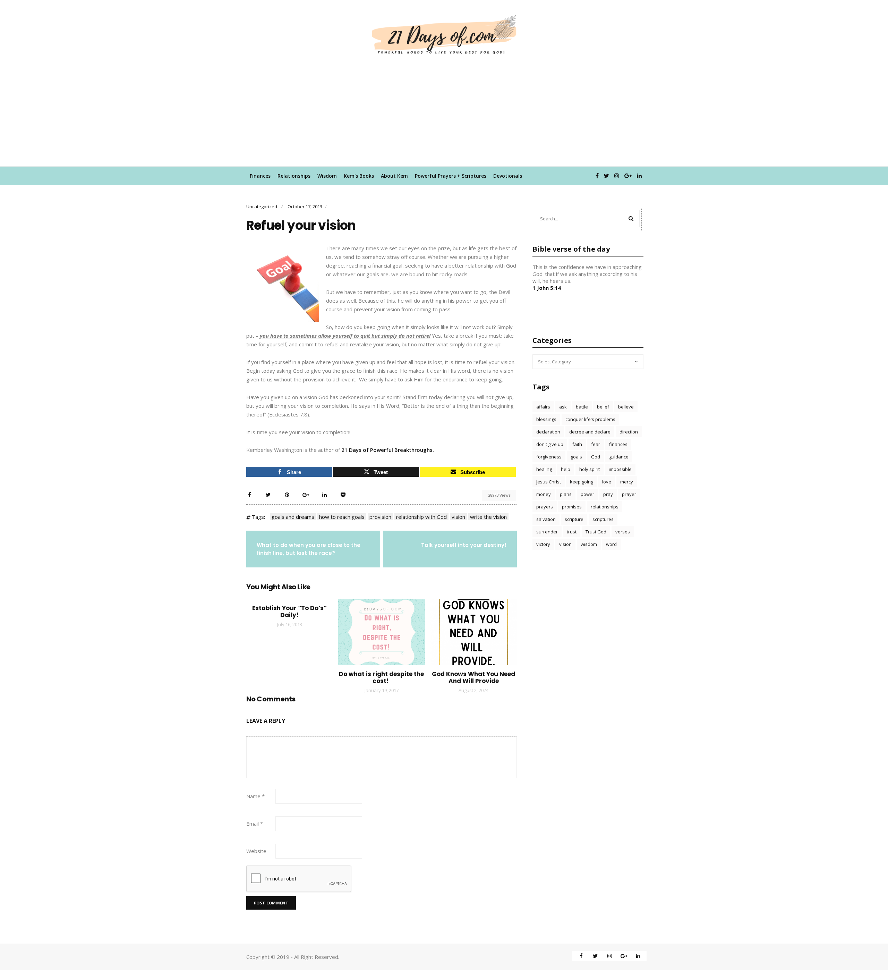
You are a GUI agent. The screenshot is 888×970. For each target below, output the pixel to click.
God (595, 457)
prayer (629, 494)
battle (582, 407)
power (587, 494)
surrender (547, 532)
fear (595, 444)
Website (256, 850)
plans (566, 494)
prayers (544, 507)
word (611, 544)
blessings (546, 419)
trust (572, 532)
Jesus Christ (548, 482)
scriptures (603, 519)
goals (576, 457)
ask (563, 407)
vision (458, 516)
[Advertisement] (444, 114)
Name (255, 796)
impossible (620, 469)
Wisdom (327, 175)
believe (626, 407)
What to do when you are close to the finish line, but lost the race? (308, 549)
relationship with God (421, 516)
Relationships (294, 175)
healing (544, 469)
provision (380, 516)
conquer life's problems (590, 419)
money (543, 494)
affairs (543, 407)
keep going (581, 482)
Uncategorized (261, 206)
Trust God (596, 532)
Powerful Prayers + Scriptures (450, 175)
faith (577, 444)
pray (608, 494)
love (606, 482)
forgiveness (549, 457)
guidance (619, 457)
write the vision (488, 516)
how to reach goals (342, 516)
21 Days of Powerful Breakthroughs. (387, 449)
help (565, 469)
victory (543, 544)
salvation (546, 519)
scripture (574, 519)
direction (629, 432)
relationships (604, 507)
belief (603, 407)
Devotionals (507, 175)
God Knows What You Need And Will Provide (473, 677)
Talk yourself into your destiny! (463, 545)
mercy (626, 482)
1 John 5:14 (546, 287)
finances (618, 444)
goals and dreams (293, 516)
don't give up (549, 444)
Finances (260, 175)
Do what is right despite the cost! (381, 677)
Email (254, 823)
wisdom (589, 544)
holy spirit (589, 469)
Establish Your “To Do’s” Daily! (289, 611)
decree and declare (589, 432)
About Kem (394, 175)
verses (622, 532)
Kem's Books (359, 175)
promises (572, 507)
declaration (548, 432)
